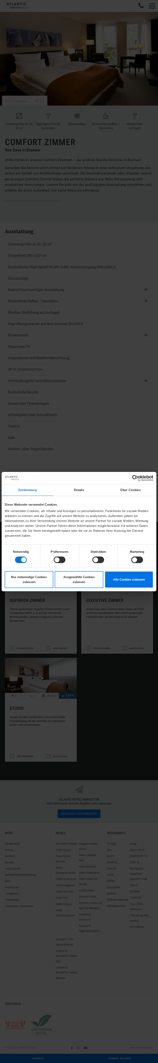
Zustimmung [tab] (27, 489)
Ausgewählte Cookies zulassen (79, 579)
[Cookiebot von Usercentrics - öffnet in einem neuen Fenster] (135, 478)
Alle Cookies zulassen (129, 579)
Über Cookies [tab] (130, 489)
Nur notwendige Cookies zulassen (29, 579)
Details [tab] (79, 489)
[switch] (59, 560)
